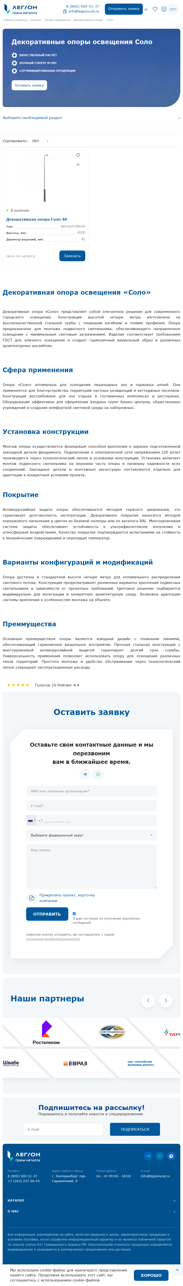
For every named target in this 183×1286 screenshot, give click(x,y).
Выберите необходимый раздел (32, 118)
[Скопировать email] (64, 11)
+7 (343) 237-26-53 (24, 1181)
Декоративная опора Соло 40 (36, 219)
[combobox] (31, 820)
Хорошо (151, 1275)
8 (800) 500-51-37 (82, 6)
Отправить (47, 914)
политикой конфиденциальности (53, 939)
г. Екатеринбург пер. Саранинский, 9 (69, 1178)
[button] (148, 1000)
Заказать (72, 256)
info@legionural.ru (84, 11)
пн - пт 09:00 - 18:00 (113, 1176)
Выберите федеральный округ (57, 835)
